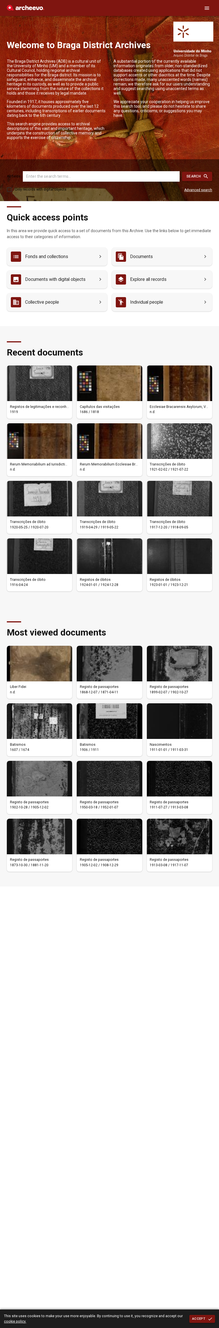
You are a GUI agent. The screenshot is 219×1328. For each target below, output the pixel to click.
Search (193, 176)
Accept (198, 1319)
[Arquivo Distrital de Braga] (25, 9)
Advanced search (198, 190)
